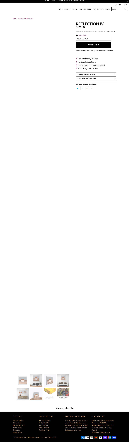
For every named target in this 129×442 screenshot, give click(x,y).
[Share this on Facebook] (82, 88)
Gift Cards (100, 9)
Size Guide (83, 35)
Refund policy (17, 423)
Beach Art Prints (44, 430)
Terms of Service (18, 420)
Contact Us (16, 430)
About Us (82, 9)
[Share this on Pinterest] (87, 88)
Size (81, 35)
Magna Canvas (22, 437)
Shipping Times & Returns (86, 74)
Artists (74, 9)
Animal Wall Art (44, 428)
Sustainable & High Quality (87, 78)
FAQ (94, 9)
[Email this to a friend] (91, 88)
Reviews (89, 9)
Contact (107, 9)
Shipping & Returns (19, 425)
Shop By (67, 9)
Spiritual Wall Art (44, 420)
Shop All (60, 9)
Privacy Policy (17, 428)
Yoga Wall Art (43, 425)
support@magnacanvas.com (105, 420)
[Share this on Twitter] (78, 88)
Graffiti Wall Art (44, 423)
